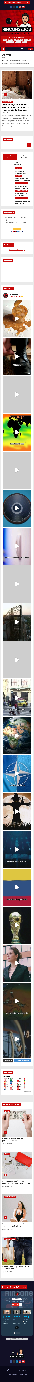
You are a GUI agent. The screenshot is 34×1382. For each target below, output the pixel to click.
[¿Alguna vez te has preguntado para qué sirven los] (17, 811)
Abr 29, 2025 (8, 1229)
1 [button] (14, 1333)
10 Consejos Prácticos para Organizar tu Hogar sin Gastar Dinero (27, 1317)
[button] (26, 49)
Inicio (3, 58)
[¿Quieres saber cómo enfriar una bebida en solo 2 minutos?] (7, 1312)
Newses (13, 1371)
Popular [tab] (24, 158)
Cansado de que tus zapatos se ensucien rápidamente (17, 1317)
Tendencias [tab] (17, 165)
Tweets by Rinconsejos (17, 250)
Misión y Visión (23, 1375)
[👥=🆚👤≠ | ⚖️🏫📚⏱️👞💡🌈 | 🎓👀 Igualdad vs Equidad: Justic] (17, 584)
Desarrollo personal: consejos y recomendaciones (22, 203)
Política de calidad (10, 1378)
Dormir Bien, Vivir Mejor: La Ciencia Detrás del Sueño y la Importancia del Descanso (16, 107)
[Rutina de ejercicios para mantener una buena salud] (17, 1039)
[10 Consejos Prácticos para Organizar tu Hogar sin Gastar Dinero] (27, 1312)
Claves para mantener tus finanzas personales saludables (16, 1139)
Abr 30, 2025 (8, 1144)
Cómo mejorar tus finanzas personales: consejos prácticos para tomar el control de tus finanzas (16, 1183)
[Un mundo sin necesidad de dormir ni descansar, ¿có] (17, 659)
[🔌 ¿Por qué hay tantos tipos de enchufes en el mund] (17, 546)
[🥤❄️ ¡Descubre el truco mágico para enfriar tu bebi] (17, 318)
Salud (4, 39)
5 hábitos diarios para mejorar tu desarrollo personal (22, 196)
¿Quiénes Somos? (11, 1375)
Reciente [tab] (10, 158)
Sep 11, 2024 (8, 113)
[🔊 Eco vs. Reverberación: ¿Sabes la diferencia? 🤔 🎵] (17, 508)
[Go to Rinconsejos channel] (17, 1294)
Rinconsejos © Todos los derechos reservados (17, 1369)
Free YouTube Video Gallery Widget (16, 1339)
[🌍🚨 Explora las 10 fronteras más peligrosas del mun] (17, 432)
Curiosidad (27, 39)
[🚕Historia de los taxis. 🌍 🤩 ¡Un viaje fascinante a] (17, 697)
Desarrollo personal (21, 183)
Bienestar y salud (7, 101)
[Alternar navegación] (22, 49)
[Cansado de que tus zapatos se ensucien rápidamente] (17, 1312)
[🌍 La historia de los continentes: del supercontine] (17, 1001)
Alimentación (10, 42)
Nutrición (24, 42)
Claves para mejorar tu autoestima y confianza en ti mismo (16, 1225)
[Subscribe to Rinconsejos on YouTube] (17, 1304)
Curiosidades (18, 39)
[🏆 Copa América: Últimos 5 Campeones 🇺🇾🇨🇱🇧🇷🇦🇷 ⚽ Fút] (17, 925)
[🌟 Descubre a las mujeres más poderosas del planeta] (17, 963)
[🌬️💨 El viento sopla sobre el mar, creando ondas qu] (17, 470)
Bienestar (10, 39)
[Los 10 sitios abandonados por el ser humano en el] (17, 622)
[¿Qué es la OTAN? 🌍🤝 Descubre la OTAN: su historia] (17, 773)
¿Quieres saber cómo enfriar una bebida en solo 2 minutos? (7, 1317)
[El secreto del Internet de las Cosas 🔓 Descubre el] (17, 849)
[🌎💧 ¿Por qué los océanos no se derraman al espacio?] (17, 735)
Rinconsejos (17, 1298)
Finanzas (17, 42)
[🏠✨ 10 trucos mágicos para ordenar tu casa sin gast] (17, 356)
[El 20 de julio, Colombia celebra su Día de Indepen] (17, 887)
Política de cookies (23, 1378)
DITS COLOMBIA (22, 1371)
